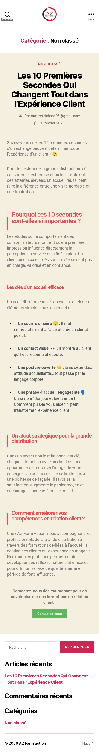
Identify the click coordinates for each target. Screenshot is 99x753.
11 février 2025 (53, 123)
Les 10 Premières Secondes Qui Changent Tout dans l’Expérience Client (49, 90)
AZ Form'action (32, 743)
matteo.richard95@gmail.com (55, 116)
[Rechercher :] (30, 648)
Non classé (49, 64)
